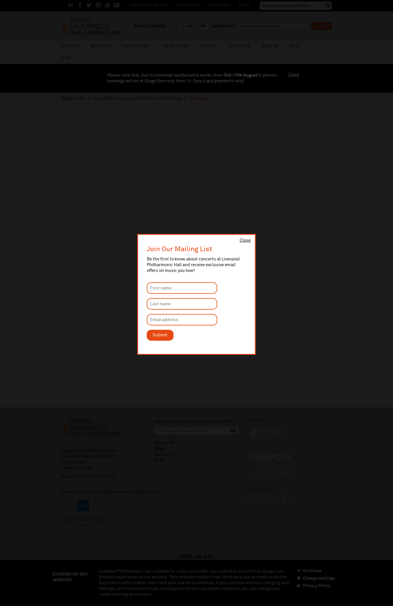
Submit (160, 335)
